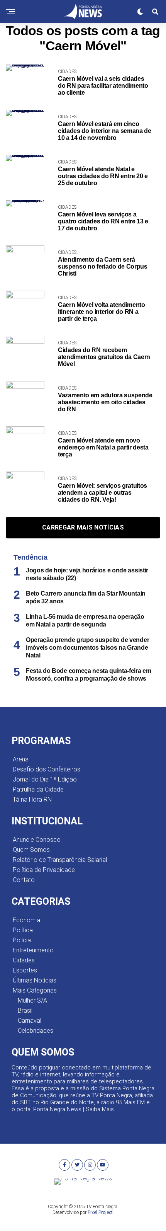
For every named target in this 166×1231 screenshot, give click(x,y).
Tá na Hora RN (32, 799)
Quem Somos (31, 849)
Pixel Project (100, 1212)
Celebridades (35, 1030)
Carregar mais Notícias (83, 527)
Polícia (22, 940)
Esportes (25, 970)
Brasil (25, 1010)
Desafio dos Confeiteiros (46, 769)
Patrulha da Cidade (38, 789)
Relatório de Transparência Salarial (60, 859)
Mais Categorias (35, 990)
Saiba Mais (100, 1109)
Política (23, 930)
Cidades (24, 960)
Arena (21, 759)
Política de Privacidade (44, 869)
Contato (24, 880)
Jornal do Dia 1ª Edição (45, 779)
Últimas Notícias (34, 980)
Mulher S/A (32, 1000)
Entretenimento (33, 950)
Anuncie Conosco (37, 839)
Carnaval (29, 1020)
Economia (26, 920)
